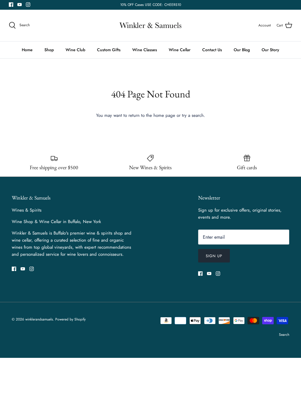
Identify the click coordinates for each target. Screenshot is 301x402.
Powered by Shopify (70, 319)
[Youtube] (19, 4)
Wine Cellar (179, 50)
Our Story (270, 50)
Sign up (214, 256)
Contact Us (212, 50)
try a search (193, 115)
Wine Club (75, 50)
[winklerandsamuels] (150, 25)
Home (27, 50)
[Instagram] (28, 4)
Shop (49, 50)
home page (164, 115)
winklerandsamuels (39, 319)
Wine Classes (144, 50)
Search (284, 334)
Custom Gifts (109, 50)
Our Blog (242, 50)
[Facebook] (11, 4)
